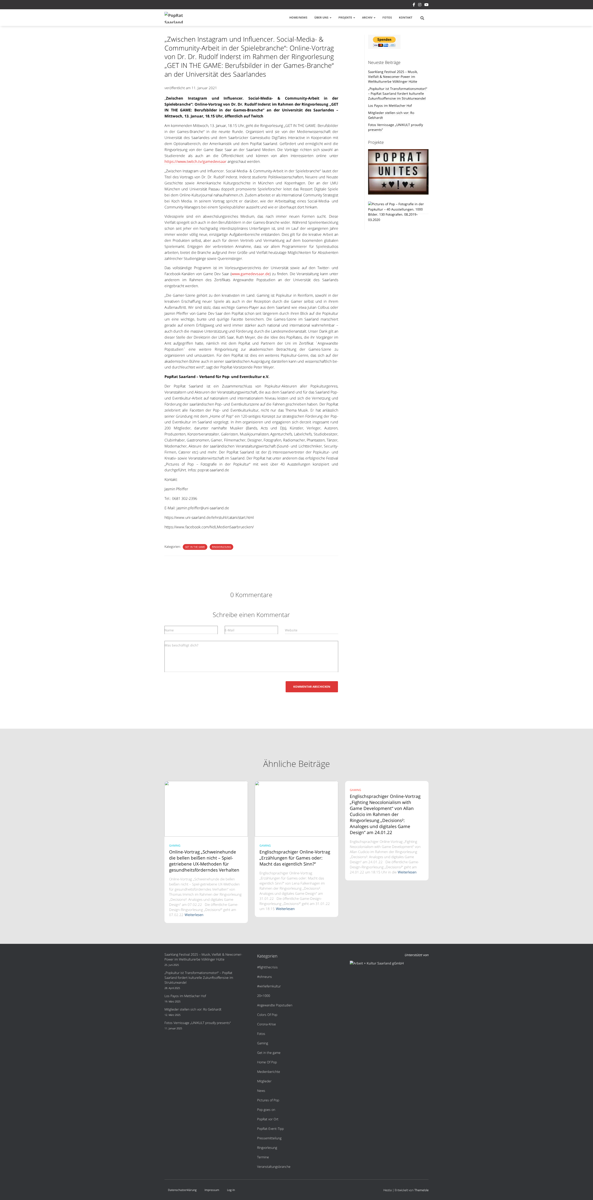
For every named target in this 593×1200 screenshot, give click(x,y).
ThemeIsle (421, 1190)
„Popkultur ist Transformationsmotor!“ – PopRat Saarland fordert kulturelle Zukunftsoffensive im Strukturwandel (397, 93)
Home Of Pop (267, 1062)
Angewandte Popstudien (274, 1005)
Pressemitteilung (269, 1138)
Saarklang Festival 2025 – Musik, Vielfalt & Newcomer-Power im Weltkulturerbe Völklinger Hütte (393, 76)
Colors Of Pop (267, 1014)
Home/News (298, 17)
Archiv (367, 17)
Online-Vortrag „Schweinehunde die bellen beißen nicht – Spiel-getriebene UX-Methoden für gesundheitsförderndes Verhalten (204, 861)
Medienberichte (268, 1071)
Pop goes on (266, 1109)
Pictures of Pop (268, 1100)
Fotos (387, 17)
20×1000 (263, 995)
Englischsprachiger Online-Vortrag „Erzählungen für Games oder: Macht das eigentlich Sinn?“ (294, 858)
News (261, 1090)
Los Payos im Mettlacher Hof (390, 105)
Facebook (414, 5)
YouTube (426, 5)
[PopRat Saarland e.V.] (176, 17)
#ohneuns (264, 976)
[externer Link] (398, 211)
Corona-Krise (266, 1024)
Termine (263, 1157)
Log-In (231, 1190)
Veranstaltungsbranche (273, 1166)
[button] (330, 17)
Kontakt (405, 17)
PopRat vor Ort (267, 1119)
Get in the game (195, 546)
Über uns (321, 17)
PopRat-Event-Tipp (270, 1128)
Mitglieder (264, 1081)
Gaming (174, 845)
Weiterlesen (194, 914)
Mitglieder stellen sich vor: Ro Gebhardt (192, 1009)
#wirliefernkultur (269, 986)
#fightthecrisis (267, 967)
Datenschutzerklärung (182, 1190)
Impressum (212, 1190)
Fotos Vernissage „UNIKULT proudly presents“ (197, 1022)
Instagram (419, 5)
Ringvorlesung (221, 546)
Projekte (345, 17)
